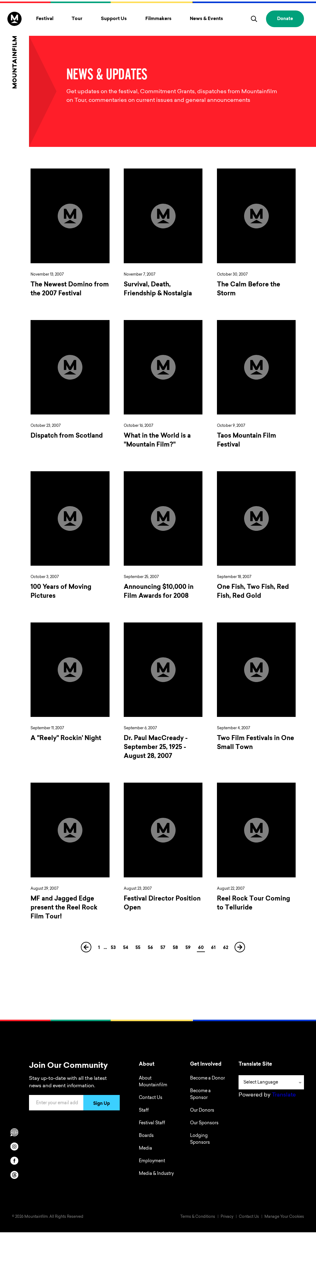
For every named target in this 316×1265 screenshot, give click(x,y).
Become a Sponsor (200, 1094)
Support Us (114, 19)
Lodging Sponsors (200, 1139)
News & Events (206, 19)
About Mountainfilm (153, 1082)
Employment (152, 1161)
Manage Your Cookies (284, 1217)
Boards (146, 1136)
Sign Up (101, 1104)
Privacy (227, 1217)
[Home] (14, 50)
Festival (44, 19)
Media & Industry (156, 1174)
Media (145, 1148)
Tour (77, 19)
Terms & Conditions (197, 1217)
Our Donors (202, 1111)
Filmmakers (158, 19)
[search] (254, 18)
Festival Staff (152, 1123)
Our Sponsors (204, 1123)
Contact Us (150, 1098)
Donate (285, 19)
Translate (284, 1095)
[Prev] (86, 949)
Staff (144, 1111)
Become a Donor (207, 1078)
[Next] (240, 949)
